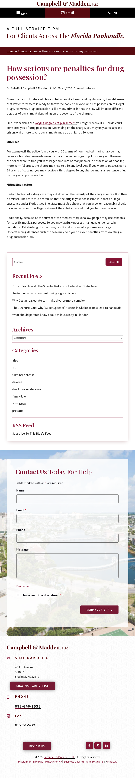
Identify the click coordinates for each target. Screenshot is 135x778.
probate (17, 411)
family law (19, 396)
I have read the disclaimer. (41, 595)
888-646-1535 (28, 706)
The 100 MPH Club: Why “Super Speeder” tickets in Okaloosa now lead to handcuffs (66, 308)
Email (70, 12)
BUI (14, 368)
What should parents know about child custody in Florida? (50, 315)
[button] (22, 11)
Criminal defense (84, 88)
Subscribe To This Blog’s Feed (32, 433)
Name (20, 490)
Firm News (19, 404)
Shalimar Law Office (32, 685)
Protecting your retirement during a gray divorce (44, 293)
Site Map (38, 761)
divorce (17, 382)
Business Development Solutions (83, 761)
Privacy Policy (53, 761)
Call (114, 13)
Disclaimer (23, 586)
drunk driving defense (26, 389)
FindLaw (112, 761)
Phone (20, 530)
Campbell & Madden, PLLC (39, 88)
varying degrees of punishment (55, 123)
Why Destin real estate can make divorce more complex (48, 300)
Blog (15, 361)
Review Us (37, 746)
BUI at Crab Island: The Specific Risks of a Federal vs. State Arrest (55, 286)
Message (22, 549)
